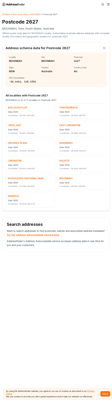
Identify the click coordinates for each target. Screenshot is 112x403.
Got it (105, 394)
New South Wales (21, 14)
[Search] (102, 4)
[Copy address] (104, 48)
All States (6, 14)
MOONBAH (36, 14)
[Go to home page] (15, 4)
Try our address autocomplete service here (33, 234)
